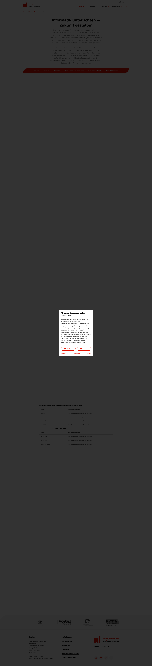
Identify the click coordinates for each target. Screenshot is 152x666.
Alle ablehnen (68, 349)
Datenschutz (77, 353)
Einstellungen (64, 353)
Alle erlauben (84, 349)
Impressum (88, 353)
